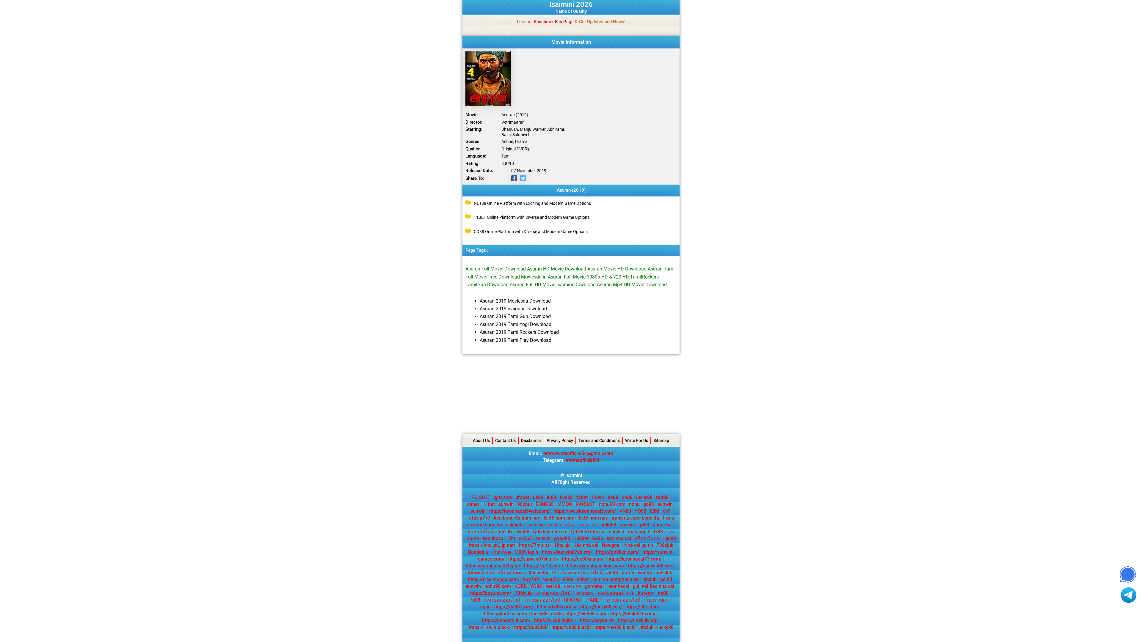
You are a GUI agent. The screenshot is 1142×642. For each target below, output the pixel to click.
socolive (536, 525)
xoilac (554, 525)
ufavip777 (479, 518)
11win (597, 497)
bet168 (552, 586)
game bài (663, 525)
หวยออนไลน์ (481, 531)
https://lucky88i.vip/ (601, 607)
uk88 (538, 497)
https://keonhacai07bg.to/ (493, 566)
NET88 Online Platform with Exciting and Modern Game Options (532, 203)
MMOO (564, 504)
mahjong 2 (639, 531)
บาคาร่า (588, 525)
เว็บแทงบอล (656, 600)
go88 (648, 504)
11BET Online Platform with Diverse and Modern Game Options (531, 217)
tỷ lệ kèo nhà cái (550, 531)
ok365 (525, 538)
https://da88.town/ (513, 607)
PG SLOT (480, 497)
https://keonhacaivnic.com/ (596, 566)
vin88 (612, 572)
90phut (524, 504)
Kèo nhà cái (585, 545)
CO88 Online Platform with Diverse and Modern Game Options (531, 231)
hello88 (608, 525)
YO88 (640, 511)
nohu (634, 504)
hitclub (505, 531)
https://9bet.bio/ (642, 607)
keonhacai (494, 538)
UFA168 (572, 600)
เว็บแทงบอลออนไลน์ (581, 572)
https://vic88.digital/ (555, 620)
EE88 (568, 579)
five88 (566, 497)
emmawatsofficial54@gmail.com (578, 453)
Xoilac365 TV (542, 572)
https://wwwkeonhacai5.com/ (584, 511)
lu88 (551, 497)
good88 (562, 538)
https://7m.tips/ (535, 545)
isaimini (573, 475)
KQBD (520, 586)
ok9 (667, 511)
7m (511, 538)
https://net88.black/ (615, 627)
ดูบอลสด (503, 497)
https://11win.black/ (490, 627)
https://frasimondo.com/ (494, 579)
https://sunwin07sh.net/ (533, 559)
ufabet (522, 497)
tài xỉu (628, 572)
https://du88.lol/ (531, 627)
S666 (597, 538)
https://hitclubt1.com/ (633, 613)
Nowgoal (611, 545)
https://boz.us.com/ (490, 593)
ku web (645, 593)
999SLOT (585, 504)
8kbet (583, 579)
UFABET (593, 600)
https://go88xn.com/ (617, 552)
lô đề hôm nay (559, 518)
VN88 (625, 511)
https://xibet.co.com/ (506, 613)
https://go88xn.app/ (583, 559)
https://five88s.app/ (586, 613)
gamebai (594, 586)
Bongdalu (478, 552)
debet (473, 504)
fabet (582, 497)
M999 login (526, 552)
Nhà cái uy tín (638, 545)
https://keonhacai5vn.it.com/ (519, 511)
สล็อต (570, 525)
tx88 (475, 600)
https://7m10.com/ (543, 566)
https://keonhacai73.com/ (634, 559)
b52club (663, 572)
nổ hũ (666, 579)
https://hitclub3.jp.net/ (492, 545)
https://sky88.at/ (597, 620)
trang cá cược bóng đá (635, 518)
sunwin (506, 504)
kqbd (485, 607)
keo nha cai (619, 538)
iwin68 (645, 572)
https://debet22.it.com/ (506, 620)
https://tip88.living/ (638, 620)
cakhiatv (515, 525)
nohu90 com (612, 504)
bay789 (531, 579)
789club (665, 545)
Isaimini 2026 (571, 4)
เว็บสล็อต (501, 552)
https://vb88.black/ (571, 627)
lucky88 (644, 497)
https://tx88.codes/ (557, 607)
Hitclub (562, 545)
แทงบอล (572, 586)
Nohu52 (550, 579)
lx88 (658, 531)
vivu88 (522, 531)
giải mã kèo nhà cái (653, 586)
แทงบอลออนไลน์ (553, 593)
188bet (581, 538)
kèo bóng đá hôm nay (517, 518)
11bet (489, 504)
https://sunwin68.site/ (651, 566)
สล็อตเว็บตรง (648, 538)
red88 (662, 497)
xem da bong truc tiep (615, 579)
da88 (613, 497)
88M (654, 511)
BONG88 (545, 504)
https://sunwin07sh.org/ (567, 552)
